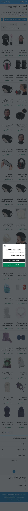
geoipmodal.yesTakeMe (14, 264)
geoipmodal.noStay (14, 260)
